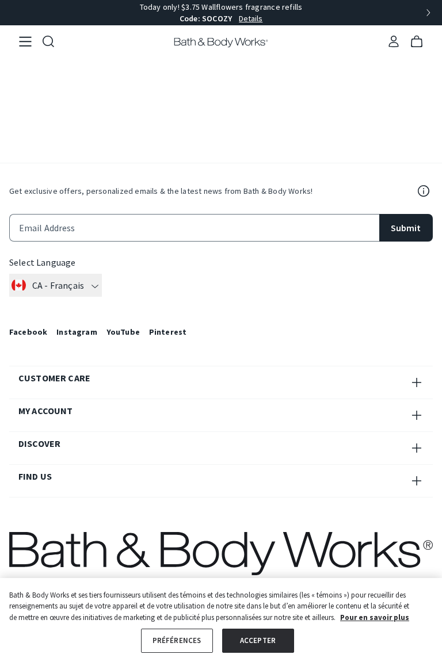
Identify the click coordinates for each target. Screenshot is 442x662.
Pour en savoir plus (374, 617)
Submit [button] (406, 228)
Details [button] (250, 18)
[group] (221, 12)
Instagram (76, 332)
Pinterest (167, 332)
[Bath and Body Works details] (423, 191)
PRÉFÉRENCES (177, 640)
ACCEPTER (258, 640)
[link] (25, 42)
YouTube (123, 332)
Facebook (28, 332)
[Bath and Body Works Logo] (221, 43)
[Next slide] (428, 13)
